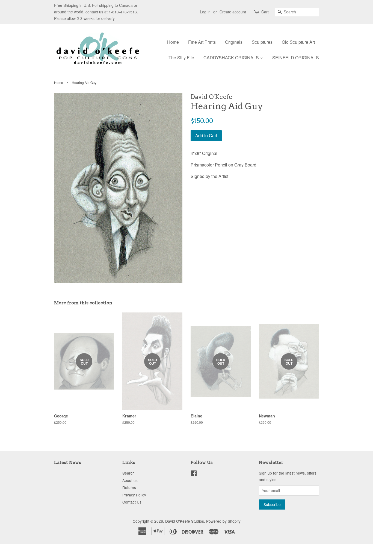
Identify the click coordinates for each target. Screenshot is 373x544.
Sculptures (262, 42)
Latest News (67, 462)
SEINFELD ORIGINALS (295, 57)
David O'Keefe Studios (184, 521)
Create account (233, 11)
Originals (233, 42)
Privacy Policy (134, 495)
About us (130, 480)
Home (173, 42)
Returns (129, 487)
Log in (205, 11)
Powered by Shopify (223, 521)
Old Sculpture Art (298, 42)
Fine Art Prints (202, 42)
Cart (265, 11)
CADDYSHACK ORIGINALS (231, 57)
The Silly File (181, 57)
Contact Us (131, 502)
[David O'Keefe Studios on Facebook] (194, 474)
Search (128, 473)
